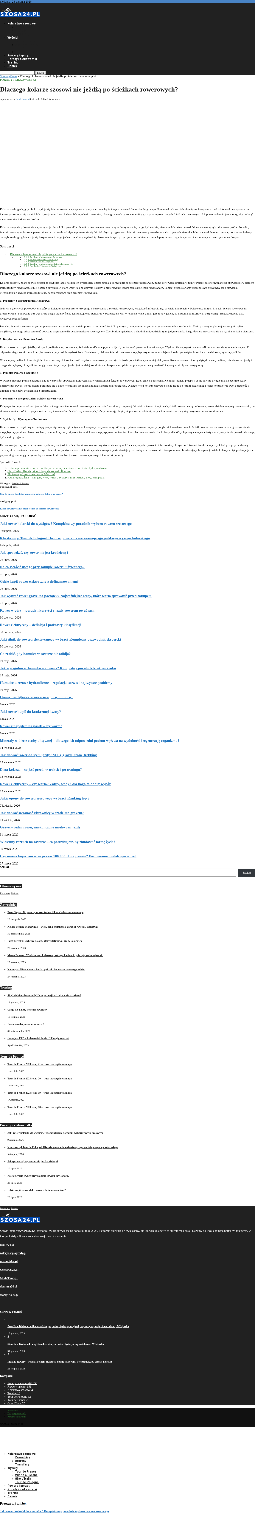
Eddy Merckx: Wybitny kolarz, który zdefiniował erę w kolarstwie (44, 941)
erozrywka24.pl (9, 1294)
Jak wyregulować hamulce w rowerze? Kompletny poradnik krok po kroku (58, 668)
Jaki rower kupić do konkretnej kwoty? (30, 712)
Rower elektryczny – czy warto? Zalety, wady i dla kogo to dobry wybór (55, 784)
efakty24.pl (7, 1244)
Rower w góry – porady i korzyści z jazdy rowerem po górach (47, 610)
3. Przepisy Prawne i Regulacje (41, 262)
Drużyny (20, 30)
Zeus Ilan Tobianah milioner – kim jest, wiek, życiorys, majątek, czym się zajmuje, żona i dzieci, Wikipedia (68, 1326)
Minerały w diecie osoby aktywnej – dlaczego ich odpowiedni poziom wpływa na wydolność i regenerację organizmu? (89, 741)
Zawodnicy (22, 27)
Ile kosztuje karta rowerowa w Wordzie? (31, 474)
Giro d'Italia (16, 1403)
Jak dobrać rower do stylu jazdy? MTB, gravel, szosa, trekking (48, 755)
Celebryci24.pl (9, 1269)
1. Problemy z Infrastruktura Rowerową (45, 257)
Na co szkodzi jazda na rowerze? (25, 1024)
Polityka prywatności (16, 1413)
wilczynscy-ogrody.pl (13, 1253)
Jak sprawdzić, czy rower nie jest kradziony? (34, 552)
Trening (12, 62)
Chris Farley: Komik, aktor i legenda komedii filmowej (39, 471)
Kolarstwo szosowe (21, 23)
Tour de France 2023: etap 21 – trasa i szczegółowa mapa (39, 1064)
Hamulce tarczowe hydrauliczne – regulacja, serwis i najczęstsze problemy (56, 683)
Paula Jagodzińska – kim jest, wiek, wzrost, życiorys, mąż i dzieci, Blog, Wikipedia (56, 477)
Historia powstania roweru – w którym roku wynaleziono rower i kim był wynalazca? (57, 468)
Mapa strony (13, 1410)
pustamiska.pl (9, 1261)
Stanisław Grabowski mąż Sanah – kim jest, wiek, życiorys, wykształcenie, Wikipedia (55, 1344)
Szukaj (40, 72)
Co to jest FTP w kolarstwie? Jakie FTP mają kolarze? (38, 1038)
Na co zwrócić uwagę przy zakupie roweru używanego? (42, 567)
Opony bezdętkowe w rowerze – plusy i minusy (36, 697)
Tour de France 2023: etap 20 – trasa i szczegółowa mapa (39, 1078)
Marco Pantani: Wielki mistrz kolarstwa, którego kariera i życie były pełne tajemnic (55, 955)
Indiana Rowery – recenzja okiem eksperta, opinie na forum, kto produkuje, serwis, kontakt (59, 1361)
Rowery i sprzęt (18, 55)
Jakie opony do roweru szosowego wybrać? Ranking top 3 (45, 798)
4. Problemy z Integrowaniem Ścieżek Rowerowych (50, 264)
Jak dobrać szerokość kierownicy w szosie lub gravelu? (42, 813)
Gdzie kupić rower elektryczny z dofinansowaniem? (39, 581)
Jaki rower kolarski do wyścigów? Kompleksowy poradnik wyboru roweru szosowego (66, 524)
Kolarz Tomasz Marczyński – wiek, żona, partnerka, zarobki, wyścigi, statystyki (52, 926)
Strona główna (8, 76)
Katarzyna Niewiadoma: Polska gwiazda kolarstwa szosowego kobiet (46, 969)
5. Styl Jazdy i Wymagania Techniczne (44, 266)
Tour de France (26, 41)
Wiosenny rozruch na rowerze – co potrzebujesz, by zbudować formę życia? (57, 842)
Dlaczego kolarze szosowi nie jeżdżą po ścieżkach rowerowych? (43, 254)
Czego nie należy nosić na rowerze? (27, 1009)
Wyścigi (12, 37)
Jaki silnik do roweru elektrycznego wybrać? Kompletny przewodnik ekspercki (60, 639)
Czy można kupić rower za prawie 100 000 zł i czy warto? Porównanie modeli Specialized (68, 856)
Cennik (12, 66)
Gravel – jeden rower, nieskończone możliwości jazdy (40, 827)
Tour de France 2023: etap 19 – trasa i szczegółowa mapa (39, 1092)
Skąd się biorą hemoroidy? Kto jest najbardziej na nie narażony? (44, 995)
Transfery (22, 34)
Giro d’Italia (23, 48)
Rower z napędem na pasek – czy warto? (31, 726)
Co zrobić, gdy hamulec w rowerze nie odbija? (35, 654)
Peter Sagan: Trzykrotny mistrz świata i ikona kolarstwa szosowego (45, 912)
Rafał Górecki (23, 99)
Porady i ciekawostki (22, 59)
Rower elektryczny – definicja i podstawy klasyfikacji (40, 625)
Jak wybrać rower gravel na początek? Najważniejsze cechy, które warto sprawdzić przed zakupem (76, 596)
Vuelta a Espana (26, 45)
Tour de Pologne (27, 52)
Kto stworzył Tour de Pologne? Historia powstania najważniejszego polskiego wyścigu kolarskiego (75, 538)
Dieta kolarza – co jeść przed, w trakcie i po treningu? (41, 769)
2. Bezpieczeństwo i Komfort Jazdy (43, 259)
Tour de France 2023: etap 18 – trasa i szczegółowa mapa (39, 1107)
